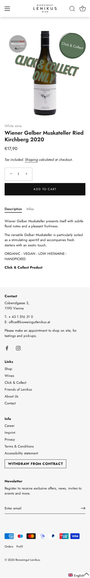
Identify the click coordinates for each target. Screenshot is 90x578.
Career (10, 425)
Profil (19, 546)
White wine (13, 125)
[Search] (72, 9)
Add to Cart (45, 189)
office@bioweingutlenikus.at (29, 322)
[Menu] (7, 9)
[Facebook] (7, 347)
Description (13, 208)
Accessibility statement (21, 453)
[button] (79, 575)
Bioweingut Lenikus (27, 560)
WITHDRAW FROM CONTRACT (35, 463)
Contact (10, 403)
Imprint (10, 432)
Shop (8, 368)
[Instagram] (18, 347)
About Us (11, 396)
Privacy (10, 439)
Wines (9, 375)
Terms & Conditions (19, 446)
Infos (30, 208)
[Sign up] (83, 508)
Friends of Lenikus (18, 389)
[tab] (16, 209)
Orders (9, 546)
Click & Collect (15, 382)
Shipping (31, 159)
